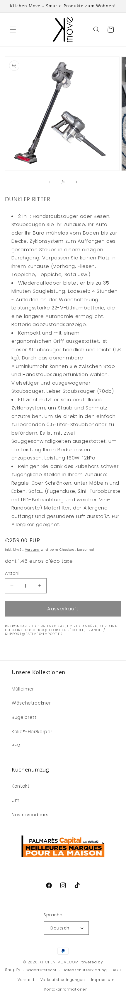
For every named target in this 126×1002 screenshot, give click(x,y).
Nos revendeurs (30, 815)
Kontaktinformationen (66, 989)
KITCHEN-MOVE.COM (59, 962)
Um (15, 800)
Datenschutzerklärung (84, 969)
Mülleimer (23, 689)
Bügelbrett (24, 717)
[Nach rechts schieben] (76, 181)
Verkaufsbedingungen (62, 979)
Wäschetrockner (31, 703)
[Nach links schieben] (49, 181)
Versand (32, 549)
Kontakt (21, 786)
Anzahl (12, 573)
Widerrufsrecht (41, 969)
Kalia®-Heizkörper (32, 732)
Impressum (103, 979)
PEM (16, 746)
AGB (117, 969)
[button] (13, 30)
